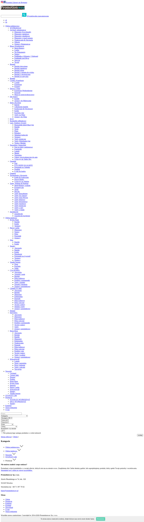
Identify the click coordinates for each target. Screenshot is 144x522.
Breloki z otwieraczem (22, 74)
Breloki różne (19, 70)
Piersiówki (18, 254)
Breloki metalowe (20, 68)
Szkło (16, 268)
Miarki (16, 153)
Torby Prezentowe (20, 202)
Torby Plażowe (19, 200)
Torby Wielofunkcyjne (22, 141)
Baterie (16, 105)
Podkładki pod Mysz (21, 58)
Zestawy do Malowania (22, 101)
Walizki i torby (19, 307)
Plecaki (17, 192)
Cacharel (13, 373)
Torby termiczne (20, 139)
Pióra (16, 234)
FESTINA (13, 313)
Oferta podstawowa (12, 447)
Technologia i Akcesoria (18, 175)
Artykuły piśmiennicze (18, 30)
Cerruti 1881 (14, 375)
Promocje (8, 501)
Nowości (8, 455)
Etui (15, 163)
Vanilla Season (15, 262)
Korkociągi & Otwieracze (23, 109)
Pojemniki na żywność (22, 256)
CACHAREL (15, 270)
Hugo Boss (14, 331)
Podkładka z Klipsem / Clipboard (26, 56)
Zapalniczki (14, 212)
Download (9, 507)
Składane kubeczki (21, 135)
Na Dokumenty (19, 52)
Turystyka (17, 369)
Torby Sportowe (20, 204)
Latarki (16, 151)
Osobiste (13, 161)
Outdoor (13, 173)
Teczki (16, 62)
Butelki (12, 78)
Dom (16, 264)
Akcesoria (18, 248)
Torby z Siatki (19, 210)
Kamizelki (18, 149)
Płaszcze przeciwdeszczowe (24, 95)
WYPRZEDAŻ (15, 28)
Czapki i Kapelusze (17, 80)
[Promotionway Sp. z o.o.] (13, 8)
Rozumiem (100, 519)
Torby (16, 327)
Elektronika (18, 297)
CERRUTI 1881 (16, 288)
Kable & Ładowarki (21, 177)
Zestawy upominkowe (22, 286)
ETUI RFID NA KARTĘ (23, 165)
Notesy (16, 54)
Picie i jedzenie (19, 365)
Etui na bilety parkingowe (23, 147)
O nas (7, 410)
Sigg (11, 240)
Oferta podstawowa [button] (12, 26)
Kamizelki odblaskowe (18, 121)
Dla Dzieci (14, 97)
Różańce (17, 133)
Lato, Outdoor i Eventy (18, 123)
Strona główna (6, 437)
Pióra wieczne (19, 303)
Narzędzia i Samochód (18, 145)
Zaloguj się (16, 2)
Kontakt (9, 2)
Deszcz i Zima (15, 89)
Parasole (17, 93)
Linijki (16, 50)
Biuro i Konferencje (17, 46)
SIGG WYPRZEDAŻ (18, 402)
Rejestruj (24, 2)
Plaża (16, 131)
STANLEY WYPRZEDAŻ (20, 400)
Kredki (16, 99)
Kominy (17, 87)
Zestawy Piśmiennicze (22, 44)
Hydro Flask (14, 220)
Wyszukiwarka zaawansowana (38, 16)
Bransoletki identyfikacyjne (24, 125)
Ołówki (17, 42)
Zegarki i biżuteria (20, 284)
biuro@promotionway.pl (9, 491)
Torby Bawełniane (21, 194)
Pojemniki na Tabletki (22, 167)
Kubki (16, 111)
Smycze (17, 60)
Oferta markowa (11, 451)
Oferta (15, 437)
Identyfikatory (19, 48)
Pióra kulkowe (19, 278)
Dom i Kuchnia (15, 103)
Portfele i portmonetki (22, 280)
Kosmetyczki (19, 187)
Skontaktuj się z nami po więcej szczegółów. (17, 470)
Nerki (16, 129)
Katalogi (8, 406)
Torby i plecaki (19, 367)
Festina (12, 379)
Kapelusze (18, 84)
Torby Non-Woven (21, 198)
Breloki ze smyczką (21, 76)
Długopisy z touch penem (23, 38)
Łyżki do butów (20, 171)
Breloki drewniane (21, 66)
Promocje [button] (8, 397)
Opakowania (19, 343)
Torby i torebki (19, 282)
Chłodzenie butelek (21, 107)
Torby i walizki (19, 355)
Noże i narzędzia (20, 363)
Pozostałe (17, 236)
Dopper (12, 311)
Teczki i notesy (19, 305)
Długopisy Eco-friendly (22, 32)
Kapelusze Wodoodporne (23, 91)
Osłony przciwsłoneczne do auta (25, 157)
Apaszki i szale (19, 274)
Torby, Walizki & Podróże (19, 183)
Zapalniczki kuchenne (22, 216)
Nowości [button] (8, 371)
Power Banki (19, 179)
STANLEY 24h (11, 395)
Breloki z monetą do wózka (24, 72)
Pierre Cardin (14, 228)
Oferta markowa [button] (11, 218)
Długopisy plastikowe (22, 36)
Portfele (17, 169)
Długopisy (18, 230)
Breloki (12, 64)
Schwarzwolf (14, 359)
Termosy (17, 137)
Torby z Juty (18, 208)
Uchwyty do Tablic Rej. (23, 159)
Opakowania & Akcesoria (23, 40)
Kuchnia (17, 266)
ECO (12, 119)
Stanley (12, 246)
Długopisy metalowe (21, 34)
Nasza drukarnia (11, 408)
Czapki (16, 82)
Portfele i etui (19, 351)
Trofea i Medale (20, 143)
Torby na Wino (19, 115)
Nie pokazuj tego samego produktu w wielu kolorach (22, 433)
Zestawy (17, 238)
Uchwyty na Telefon (21, 181)
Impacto (13, 385)
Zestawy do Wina (20, 117)
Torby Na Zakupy (20, 196)
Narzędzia (18, 155)
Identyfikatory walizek (22, 185)
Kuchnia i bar (19, 113)
